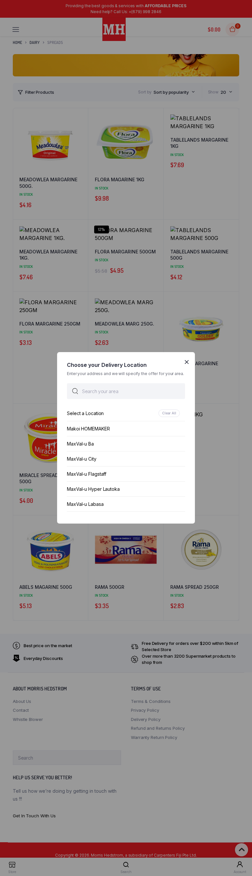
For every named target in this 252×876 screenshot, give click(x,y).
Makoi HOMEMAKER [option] (88, 429)
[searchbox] (126, 391)
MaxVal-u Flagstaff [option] (86, 474)
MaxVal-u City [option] (81, 459)
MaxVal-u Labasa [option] (85, 504)
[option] (126, 413)
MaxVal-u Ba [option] (80, 444)
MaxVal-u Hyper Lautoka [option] (93, 489)
